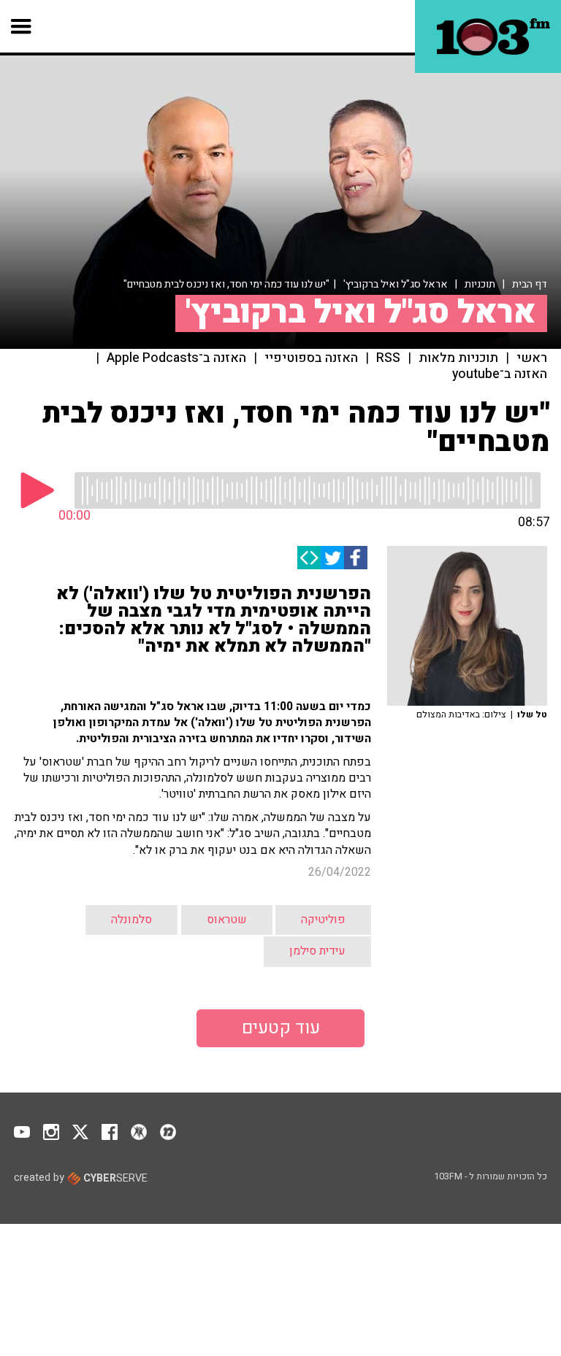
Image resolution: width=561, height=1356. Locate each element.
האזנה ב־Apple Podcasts (176, 358)
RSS (388, 358)
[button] (21, 26)
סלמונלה (131, 919)
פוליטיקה (323, 919)
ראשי (531, 358)
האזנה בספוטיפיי (311, 358)
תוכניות (480, 284)
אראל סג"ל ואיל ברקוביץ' (395, 284)
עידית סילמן (317, 951)
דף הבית (529, 284)
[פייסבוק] (355, 557)
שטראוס (227, 919)
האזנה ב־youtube (499, 374)
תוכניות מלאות (458, 358)
